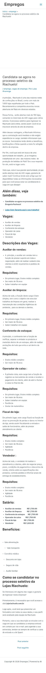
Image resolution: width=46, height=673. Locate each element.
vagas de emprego (19, 89)
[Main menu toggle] (41, 4)
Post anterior (23, 641)
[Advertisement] (23, 42)
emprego (7, 89)
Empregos (14, 4)
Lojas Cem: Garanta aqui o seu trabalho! (22, 210)
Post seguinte (23, 648)
